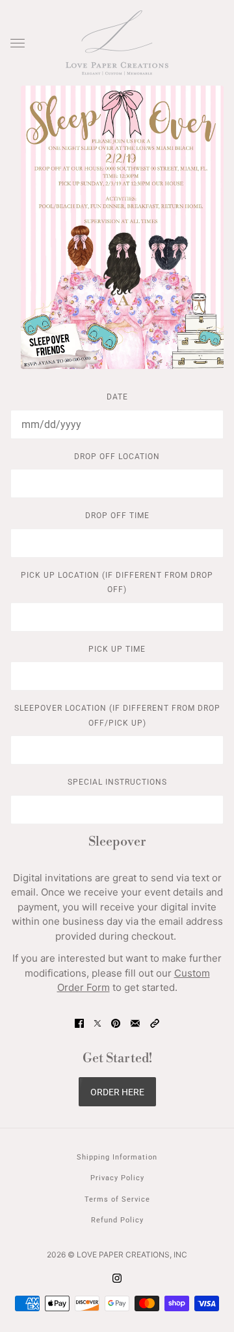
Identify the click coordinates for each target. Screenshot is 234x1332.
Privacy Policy (117, 1178)
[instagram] (117, 1278)
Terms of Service (117, 1199)
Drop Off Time (117, 515)
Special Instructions (117, 782)
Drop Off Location (117, 456)
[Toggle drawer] (17, 43)
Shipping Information (117, 1157)
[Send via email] (135, 1023)
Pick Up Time (117, 649)
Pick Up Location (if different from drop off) (117, 583)
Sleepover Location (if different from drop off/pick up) (117, 716)
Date (117, 396)
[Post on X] (97, 1023)
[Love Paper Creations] (117, 42)
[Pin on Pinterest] (115, 1023)
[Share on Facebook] (79, 1023)
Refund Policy (117, 1220)
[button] (154, 1023)
